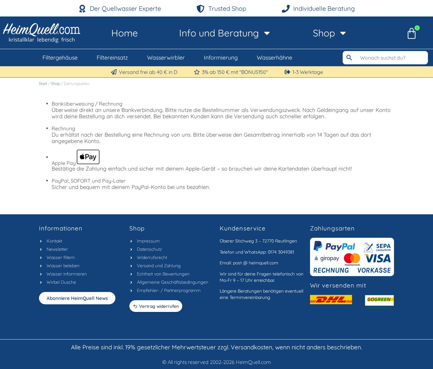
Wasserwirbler (166, 57)
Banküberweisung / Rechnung (87, 103)
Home (124, 33)
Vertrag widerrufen (159, 306)
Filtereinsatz (112, 57)
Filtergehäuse (60, 57)
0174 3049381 (281, 252)
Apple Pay (64, 162)
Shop (324, 33)
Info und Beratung (219, 33)
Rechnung (63, 128)
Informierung (221, 57)
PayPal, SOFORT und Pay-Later (89, 180)
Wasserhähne (274, 57)
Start (43, 83)
